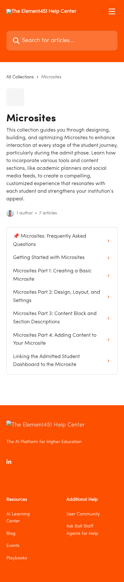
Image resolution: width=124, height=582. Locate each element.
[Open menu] (112, 11)
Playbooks (16, 558)
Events (12, 545)
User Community (83, 514)
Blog (11, 533)
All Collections (20, 77)
